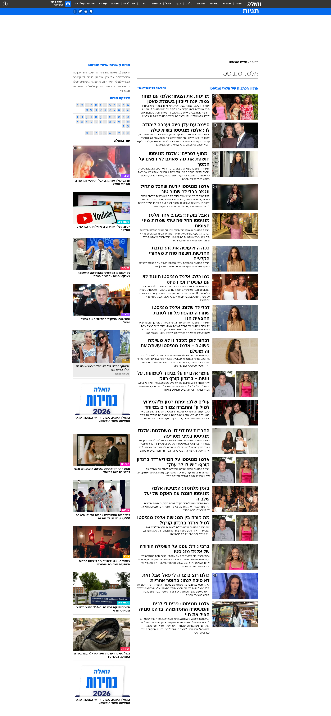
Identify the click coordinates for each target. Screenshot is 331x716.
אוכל (168, 3)
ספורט (227, 3)
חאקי (110, 81)
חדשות (240, 3)
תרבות (201, 3)
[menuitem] (237, 4)
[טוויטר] (80, 11)
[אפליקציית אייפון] (85, 11)
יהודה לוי (78, 81)
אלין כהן (109, 77)
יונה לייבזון (102, 86)
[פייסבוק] (75, 11)
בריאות (156, 3)
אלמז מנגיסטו (238, 62)
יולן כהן (77, 72)
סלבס (189, 3)
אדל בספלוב (123, 77)
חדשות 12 (124, 72)
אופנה (115, 3)
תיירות (143, 3)
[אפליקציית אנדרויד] (91, 11)
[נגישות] (5, 4)
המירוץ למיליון (122, 81)
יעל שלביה (90, 86)
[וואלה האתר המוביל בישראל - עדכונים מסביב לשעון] (254, 4)
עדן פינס (93, 72)
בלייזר (90, 77)
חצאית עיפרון (90, 81)
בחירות (214, 3)
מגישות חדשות (108, 72)
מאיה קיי (125, 90)
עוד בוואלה (122, 140)
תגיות (255, 62)
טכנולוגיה (129, 3)
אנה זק (99, 77)
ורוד (84, 72)
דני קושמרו (79, 77)
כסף (178, 3)
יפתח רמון (78, 86)
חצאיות (103, 81)
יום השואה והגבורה (119, 86)
